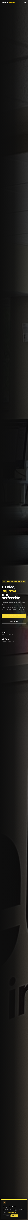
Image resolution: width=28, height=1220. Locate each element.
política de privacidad (11, 1212)
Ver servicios (14, 621)
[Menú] (25, 2)
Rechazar (7, 1215)
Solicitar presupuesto (13, 616)
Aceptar (14, 1215)
